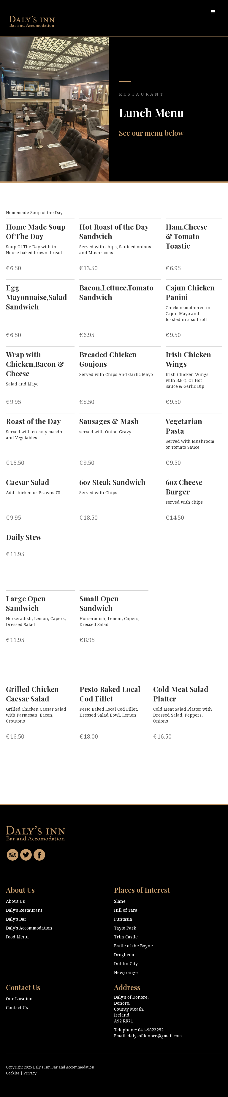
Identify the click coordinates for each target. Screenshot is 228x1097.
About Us (15, 901)
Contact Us (17, 1007)
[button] (213, 12)
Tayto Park (125, 928)
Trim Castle (126, 937)
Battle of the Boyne (133, 946)
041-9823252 (151, 1030)
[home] (32, 21)
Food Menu (17, 937)
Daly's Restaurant (24, 910)
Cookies (13, 1073)
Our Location (19, 998)
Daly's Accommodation (29, 928)
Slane (120, 901)
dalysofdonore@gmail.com (155, 1035)
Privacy (30, 1073)
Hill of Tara (125, 910)
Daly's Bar (16, 919)
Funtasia (123, 919)
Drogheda (124, 954)
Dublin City (126, 963)
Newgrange (126, 972)
